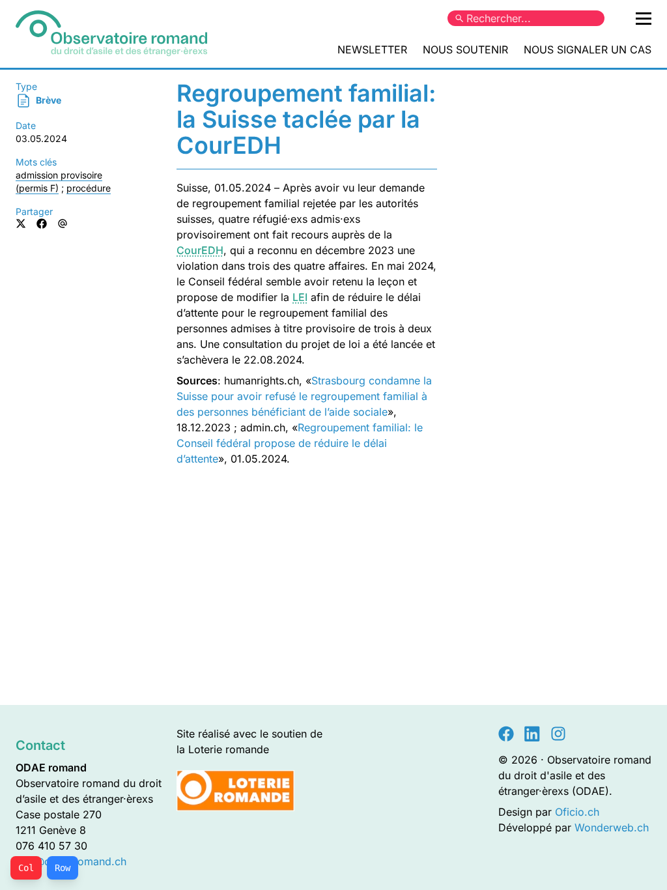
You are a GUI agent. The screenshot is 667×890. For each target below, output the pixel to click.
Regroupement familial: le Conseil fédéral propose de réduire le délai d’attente (300, 443)
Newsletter (372, 49)
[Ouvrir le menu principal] (643, 18)
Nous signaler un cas (587, 49)
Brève (47, 100)
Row (62, 868)
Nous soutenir (465, 49)
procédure (88, 188)
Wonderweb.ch (612, 827)
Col (26, 868)
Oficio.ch (577, 811)
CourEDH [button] (200, 250)
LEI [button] (299, 297)
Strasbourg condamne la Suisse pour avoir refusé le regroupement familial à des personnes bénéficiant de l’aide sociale (304, 396)
